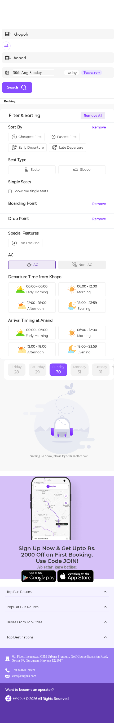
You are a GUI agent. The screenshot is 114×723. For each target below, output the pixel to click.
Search (12, 87)
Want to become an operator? (29, 690)
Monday (79, 369)
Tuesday (100, 369)
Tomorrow (91, 72)
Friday (17, 369)
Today (71, 72)
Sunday (58, 369)
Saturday (37, 369)
